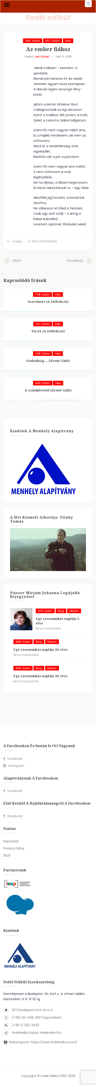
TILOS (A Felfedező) (48, 331)
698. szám (23, 642)
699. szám (23, 668)
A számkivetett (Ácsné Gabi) (48, 390)
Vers (68, 41)
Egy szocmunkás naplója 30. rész (40, 676)
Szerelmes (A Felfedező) (48, 302)
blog (61, 611)
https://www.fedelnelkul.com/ (54, 1042)
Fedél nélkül (48, 17)
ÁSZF (6, 855)
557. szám (52, 41)
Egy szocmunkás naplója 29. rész (40, 649)
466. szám (32, 41)
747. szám (42, 324)
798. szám (42, 353)
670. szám (45, 611)
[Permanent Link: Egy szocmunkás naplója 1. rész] (21, 619)
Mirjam (74, 611)
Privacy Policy (13, 848)
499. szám (42, 383)
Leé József (42, 56)
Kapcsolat (11, 841)
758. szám (42, 294)
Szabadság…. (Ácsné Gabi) (48, 361)
